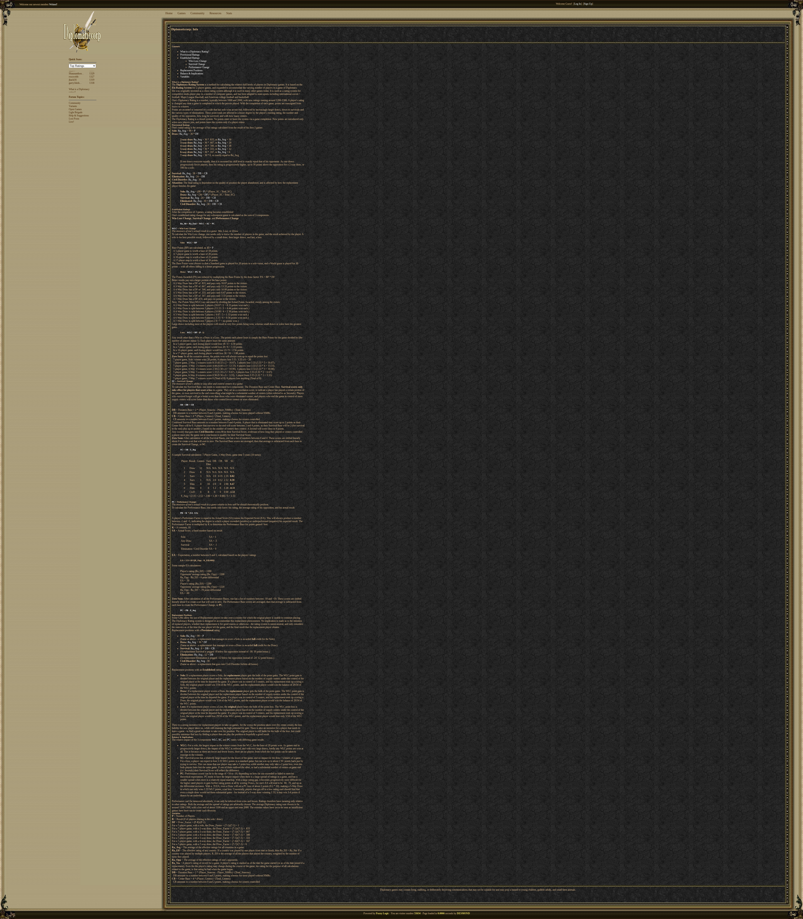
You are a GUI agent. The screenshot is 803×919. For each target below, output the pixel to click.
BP (195, 243)
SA (191, 513)
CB (205, 173)
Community (198, 13)
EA (195, 513)
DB (199, 173)
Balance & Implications (191, 73)
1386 (91, 86)
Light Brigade (75, 112)
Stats (229, 13)
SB (181, 405)
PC (213, 223)
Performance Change (199, 67)
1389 (91, 83)
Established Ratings (190, 57)
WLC (201, 223)
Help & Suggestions (79, 115)
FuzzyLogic (75, 77)
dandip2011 (75, 83)
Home (169, 13)
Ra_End (193, 223)
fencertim (73, 80)
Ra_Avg (182, 130)
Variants (73, 106)
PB (181, 513)
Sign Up (588, 3)
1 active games (58, 4)
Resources (215, 13)
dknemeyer (74, 90)
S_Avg (193, 450)
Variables (184, 76)
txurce (72, 86)
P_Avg (193, 610)
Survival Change (197, 64)
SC (208, 223)
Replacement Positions (191, 70)
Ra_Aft (183, 223)
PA (196, 272)
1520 (91, 77)
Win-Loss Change (198, 61)
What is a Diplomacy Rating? (194, 51)
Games (181, 13)
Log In (577, 3)
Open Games (75, 109)
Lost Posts (74, 118)
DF (196, 133)
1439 (91, 80)
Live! (71, 121)
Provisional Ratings (190, 54)
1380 (91, 90)
